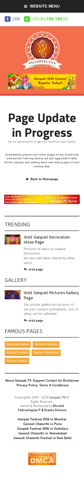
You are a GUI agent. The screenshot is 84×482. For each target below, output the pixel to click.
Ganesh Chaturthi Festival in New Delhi (43, 438)
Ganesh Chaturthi (46, 344)
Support (39, 380)
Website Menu (45, 6)
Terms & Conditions (54, 385)
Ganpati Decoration (46, 352)
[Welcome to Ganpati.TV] (42, 196)
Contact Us (54, 380)
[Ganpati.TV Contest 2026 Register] (42, 75)
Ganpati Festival (17, 352)
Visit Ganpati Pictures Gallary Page (51, 295)
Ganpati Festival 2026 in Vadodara (42, 428)
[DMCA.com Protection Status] (42, 454)
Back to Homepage (44, 179)
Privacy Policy (27, 385)
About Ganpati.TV (18, 380)
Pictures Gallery (17, 360)
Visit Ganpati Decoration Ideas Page (47, 239)
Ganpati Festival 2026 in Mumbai (42, 419)
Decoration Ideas (18, 344)
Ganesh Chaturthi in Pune (42, 424)
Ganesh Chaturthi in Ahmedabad (42, 433)
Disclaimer (71, 380)
